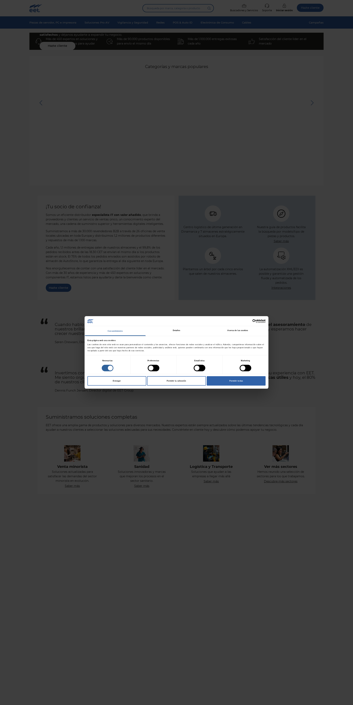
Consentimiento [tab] (115, 331)
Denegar (117, 381)
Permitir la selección (176, 381)
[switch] (153, 368)
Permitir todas (236, 381)
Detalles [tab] (176, 330)
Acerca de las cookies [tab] (237, 330)
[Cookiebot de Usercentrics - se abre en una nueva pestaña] (248, 321)
